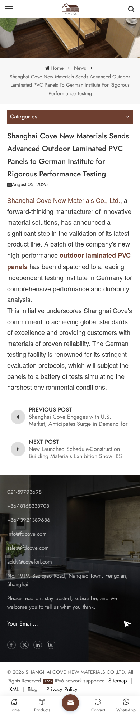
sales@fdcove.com (28, 548)
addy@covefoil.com (29, 562)
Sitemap (117, 681)
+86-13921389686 (28, 520)
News (80, 68)
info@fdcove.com (27, 534)
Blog (33, 689)
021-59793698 (24, 492)
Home (57, 68)
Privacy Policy (62, 689)
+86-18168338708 (28, 506)
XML (14, 689)
